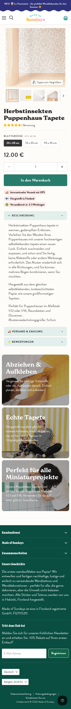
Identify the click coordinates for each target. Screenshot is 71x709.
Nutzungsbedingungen (45, 694)
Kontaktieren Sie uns (35, 698)
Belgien (13, 681)
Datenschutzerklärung (21, 694)
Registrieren (58, 653)
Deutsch (9, 671)
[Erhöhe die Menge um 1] (62, 166)
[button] (12, 96)
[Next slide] (63, 95)
